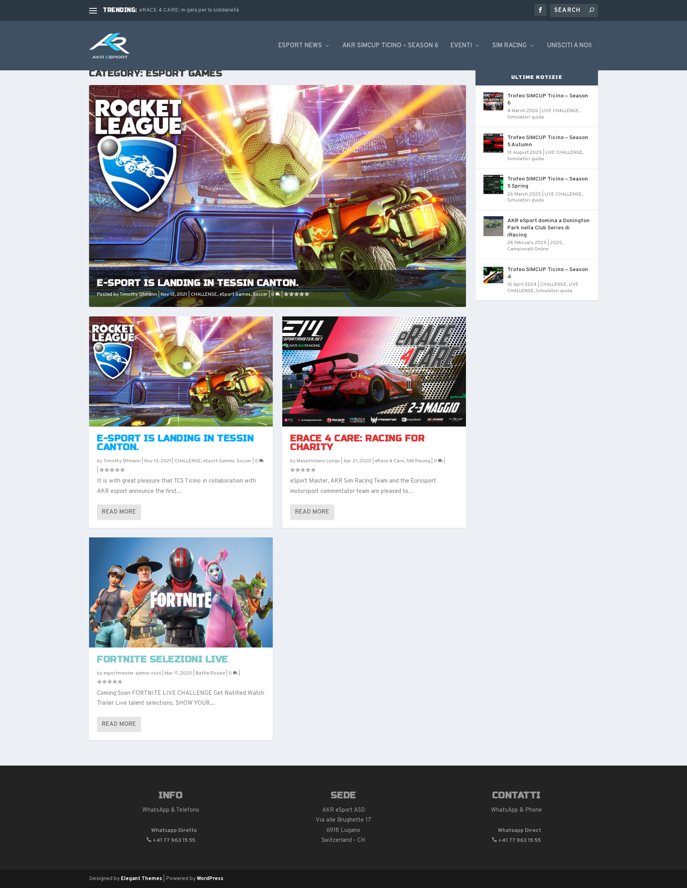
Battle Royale (210, 673)
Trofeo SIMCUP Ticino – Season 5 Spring (547, 183)
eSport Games (234, 294)
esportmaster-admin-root (132, 673)
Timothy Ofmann (138, 294)
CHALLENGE (204, 294)
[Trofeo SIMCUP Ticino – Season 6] (493, 101)
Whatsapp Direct (516, 830)
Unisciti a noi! (569, 46)
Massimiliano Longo (318, 461)
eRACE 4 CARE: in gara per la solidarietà (189, 10)
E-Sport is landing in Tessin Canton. (198, 282)
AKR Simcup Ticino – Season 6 (390, 46)
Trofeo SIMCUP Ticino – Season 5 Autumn (547, 141)
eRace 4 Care (389, 461)
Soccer (260, 294)
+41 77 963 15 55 (170, 840)
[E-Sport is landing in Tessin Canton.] (181, 371)
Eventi (461, 46)
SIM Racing (418, 461)
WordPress (210, 879)
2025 (556, 243)
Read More (119, 512)
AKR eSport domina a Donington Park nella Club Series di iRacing (548, 227)
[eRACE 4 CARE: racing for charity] (374, 371)
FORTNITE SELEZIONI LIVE (162, 659)
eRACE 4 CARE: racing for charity (357, 443)
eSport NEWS (300, 46)
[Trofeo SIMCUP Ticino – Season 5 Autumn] (493, 143)
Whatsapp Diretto (171, 830)
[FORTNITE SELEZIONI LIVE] (181, 592)
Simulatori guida (525, 117)
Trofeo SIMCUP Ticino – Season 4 (547, 273)
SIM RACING (509, 46)
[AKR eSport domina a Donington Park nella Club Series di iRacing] (493, 226)
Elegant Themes (141, 879)
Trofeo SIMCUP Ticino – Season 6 (547, 100)
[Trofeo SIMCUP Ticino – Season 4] (493, 275)
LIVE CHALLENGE (560, 111)
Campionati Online (527, 249)
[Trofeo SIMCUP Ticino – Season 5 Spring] (493, 184)
